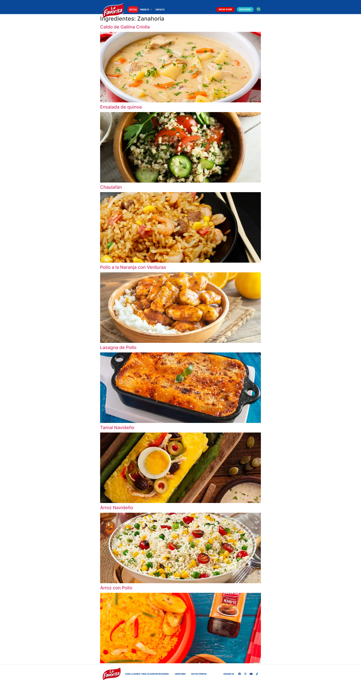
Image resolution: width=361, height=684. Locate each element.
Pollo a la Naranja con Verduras (133, 267)
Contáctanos (180, 673)
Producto (144, 9)
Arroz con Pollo (116, 588)
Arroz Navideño (116, 507)
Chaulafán (111, 187)
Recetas (133, 9)
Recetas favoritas (199, 673)
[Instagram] (245, 673)
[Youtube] (251, 673)
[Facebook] (239, 673)
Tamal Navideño (117, 427)
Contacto (159, 9)
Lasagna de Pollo (118, 347)
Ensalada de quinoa (121, 107)
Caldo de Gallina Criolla (125, 27)
